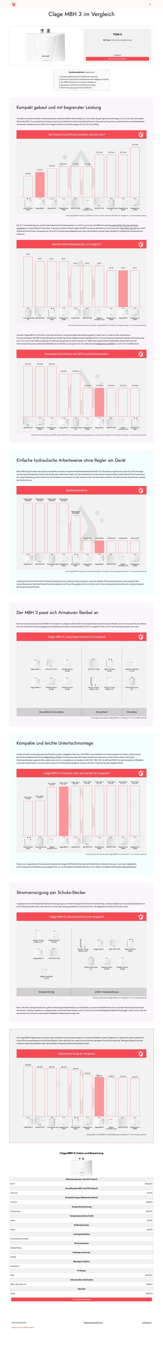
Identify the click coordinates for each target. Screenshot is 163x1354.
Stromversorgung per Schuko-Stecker (75, 88)
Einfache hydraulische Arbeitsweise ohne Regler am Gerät (83, 79)
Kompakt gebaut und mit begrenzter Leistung (78, 77)
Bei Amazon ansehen (117, 59)
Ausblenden (89, 72)
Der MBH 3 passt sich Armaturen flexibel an (77, 82)
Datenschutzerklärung (93, 1322)
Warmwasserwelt (19, 1322)
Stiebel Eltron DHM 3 (53, 757)
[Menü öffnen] (150, 4)
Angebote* (117, 55)
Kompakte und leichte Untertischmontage (77, 85)
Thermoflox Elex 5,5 (128, 228)
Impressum (146, 1322)
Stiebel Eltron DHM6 (104, 344)
